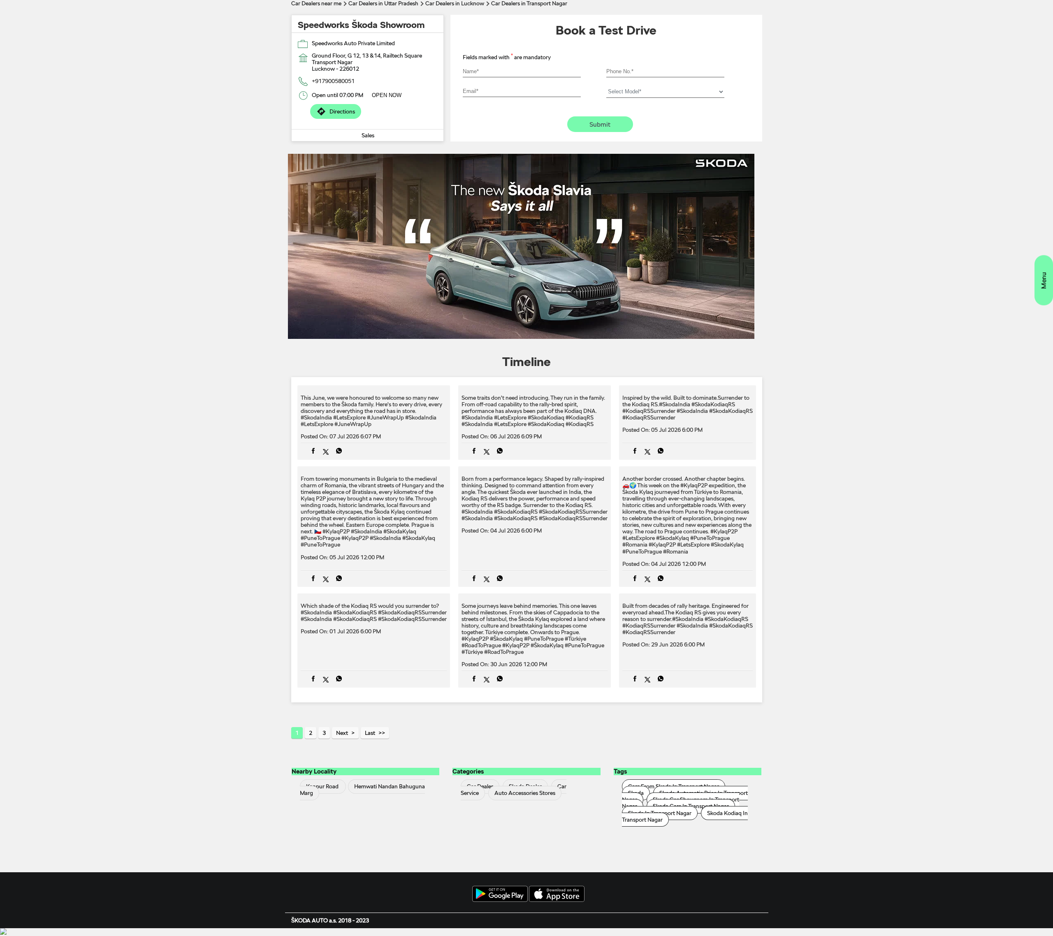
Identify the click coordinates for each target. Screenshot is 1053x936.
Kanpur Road (322, 786)
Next (342, 733)
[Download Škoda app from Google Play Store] (500, 894)
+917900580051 (333, 81)
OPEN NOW (386, 95)
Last (370, 733)
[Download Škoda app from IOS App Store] (556, 894)
